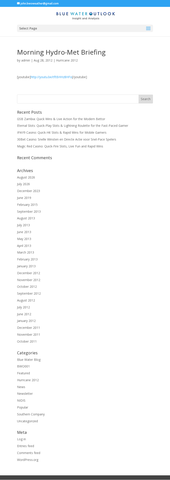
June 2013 (24, 232)
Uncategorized (27, 421)
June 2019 (24, 198)
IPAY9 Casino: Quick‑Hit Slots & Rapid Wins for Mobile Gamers (61, 132)
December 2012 (28, 273)
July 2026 (23, 184)
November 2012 (28, 280)
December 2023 (28, 191)
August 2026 (26, 177)
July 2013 (23, 225)
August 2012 (26, 300)
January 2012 (26, 321)
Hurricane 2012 (67, 60)
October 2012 (27, 286)
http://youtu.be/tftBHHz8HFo (51, 77)
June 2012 (24, 314)
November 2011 (28, 334)
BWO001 (23, 366)
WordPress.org (27, 460)
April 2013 (24, 246)
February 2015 (27, 204)
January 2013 (26, 266)
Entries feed (25, 446)
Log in (21, 439)
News (21, 387)
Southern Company (31, 414)
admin (25, 60)
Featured (23, 373)
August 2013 (26, 218)
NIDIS (21, 400)
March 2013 (25, 252)
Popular (22, 407)
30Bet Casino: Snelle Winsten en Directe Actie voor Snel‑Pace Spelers (66, 139)
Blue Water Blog (29, 359)
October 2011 (27, 341)
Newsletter (25, 393)
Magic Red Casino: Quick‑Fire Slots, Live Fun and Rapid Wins (60, 146)
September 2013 (29, 211)
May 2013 (24, 239)
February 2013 (27, 259)
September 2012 (29, 293)
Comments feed (28, 453)
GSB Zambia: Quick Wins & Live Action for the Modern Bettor (61, 119)
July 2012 (23, 307)
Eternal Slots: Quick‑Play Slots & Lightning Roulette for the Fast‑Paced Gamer (72, 125)
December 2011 (28, 327)
